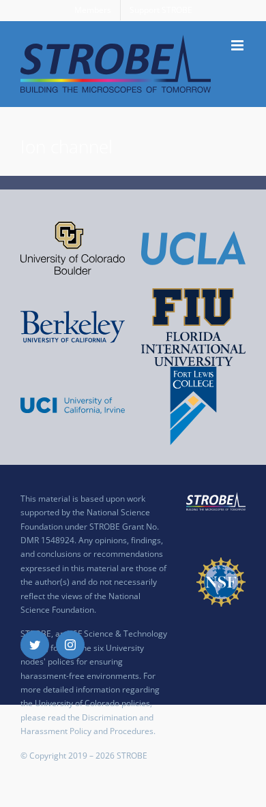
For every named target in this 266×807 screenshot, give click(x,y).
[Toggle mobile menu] (238, 45)
